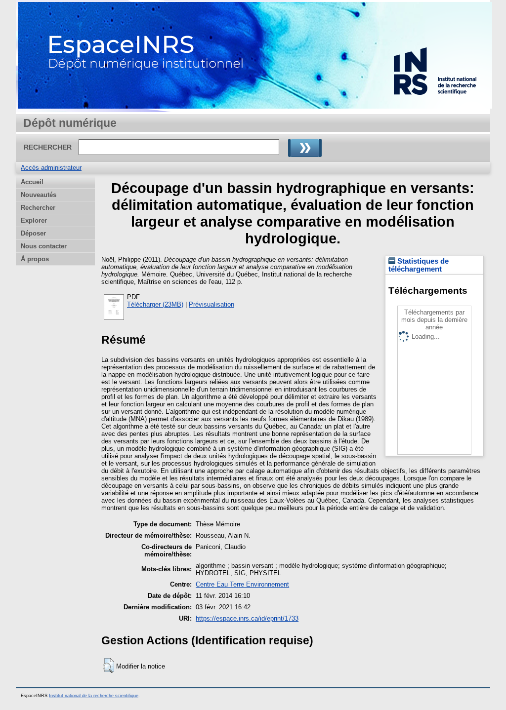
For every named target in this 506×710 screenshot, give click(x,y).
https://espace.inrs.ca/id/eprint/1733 (247, 618)
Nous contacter (44, 246)
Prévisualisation (211, 304)
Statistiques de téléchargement (418, 265)
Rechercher (38, 207)
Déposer (33, 233)
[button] (108, 665)
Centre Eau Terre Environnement (242, 584)
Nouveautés (38, 194)
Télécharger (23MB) (155, 304)
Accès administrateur (51, 167)
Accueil (32, 182)
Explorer (34, 220)
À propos (35, 259)
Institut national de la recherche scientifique (93, 695)
